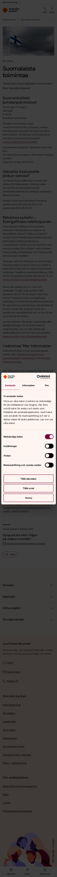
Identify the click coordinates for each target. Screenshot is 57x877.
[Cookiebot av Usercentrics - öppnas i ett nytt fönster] (41, 377)
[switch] (49, 446)
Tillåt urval (28, 488)
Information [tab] (28, 385)
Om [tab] (47, 385)
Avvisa (28, 497)
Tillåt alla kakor (28, 478)
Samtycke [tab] (10, 385)
